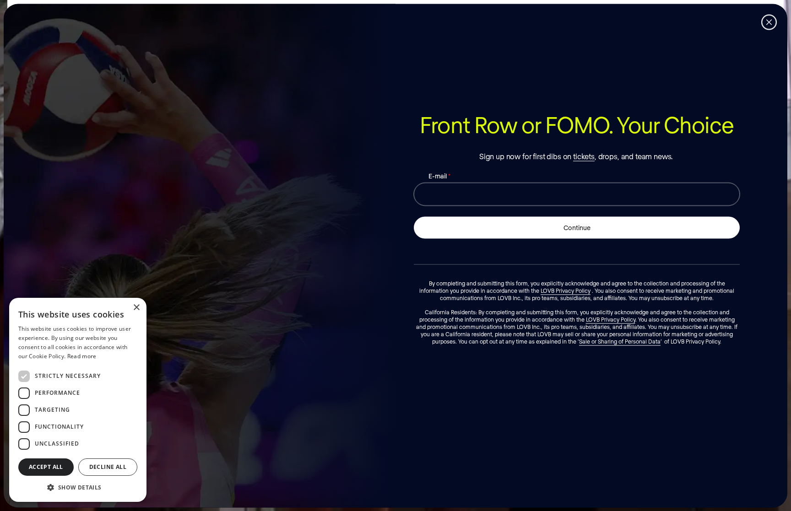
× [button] (136, 307)
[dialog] (77, 400)
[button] (77, 487)
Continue (577, 227)
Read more (82, 356)
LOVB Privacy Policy (566, 290)
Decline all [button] (107, 467)
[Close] (769, 22)
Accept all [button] (46, 467)
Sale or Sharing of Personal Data (620, 341)
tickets (584, 155)
